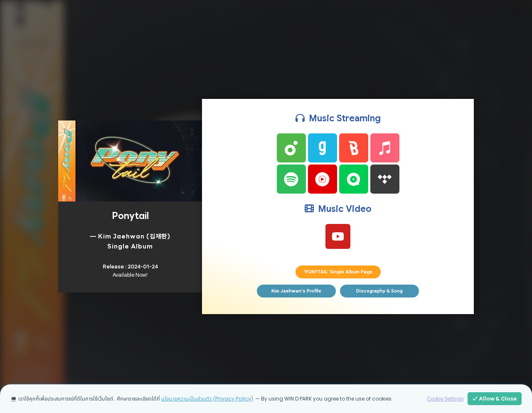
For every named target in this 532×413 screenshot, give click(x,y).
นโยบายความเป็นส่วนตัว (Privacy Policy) (207, 398)
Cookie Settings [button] (445, 399)
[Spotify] (291, 179)
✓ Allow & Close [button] (495, 398)
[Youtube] (337, 236)
